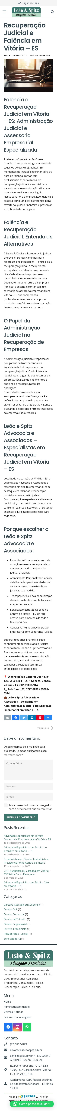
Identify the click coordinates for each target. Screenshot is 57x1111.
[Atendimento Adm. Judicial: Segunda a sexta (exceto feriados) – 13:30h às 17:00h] (7, 1084)
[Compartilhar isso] (15, 717)
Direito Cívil (10, 909)
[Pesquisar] (52, 12)
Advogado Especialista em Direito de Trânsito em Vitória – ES (25, 849)
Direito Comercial (14, 914)
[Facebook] (8, 1027)
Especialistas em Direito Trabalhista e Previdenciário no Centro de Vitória (26, 860)
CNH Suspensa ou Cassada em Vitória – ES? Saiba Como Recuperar (27, 872)
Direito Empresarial (15, 924)
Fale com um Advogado (17, 1017)
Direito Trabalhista (15, 929)
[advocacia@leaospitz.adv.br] (7, 1050)
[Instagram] (17, 1027)
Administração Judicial (17, 1006)
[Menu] (4, 12)
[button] (32, 1104)
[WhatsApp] (27, 1027)
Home (7, 1001)
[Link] (26, 12)
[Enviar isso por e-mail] (7, 717)
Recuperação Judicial (16, 933)
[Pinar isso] (40, 717)
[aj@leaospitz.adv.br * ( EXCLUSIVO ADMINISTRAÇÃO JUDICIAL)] (7, 1058)
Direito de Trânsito (15, 919)
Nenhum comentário (40, 55)
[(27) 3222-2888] (7, 1044)
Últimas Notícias (13, 1012)
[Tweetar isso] (24, 717)
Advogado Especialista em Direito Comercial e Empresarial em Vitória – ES (27, 837)
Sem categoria (12, 938)
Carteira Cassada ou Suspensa (22, 904)
